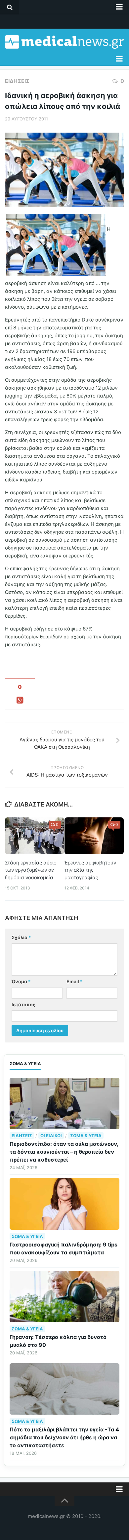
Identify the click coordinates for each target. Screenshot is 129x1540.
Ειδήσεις (17, 81)
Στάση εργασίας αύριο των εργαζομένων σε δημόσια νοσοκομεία (31, 870)
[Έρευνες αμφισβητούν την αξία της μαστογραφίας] (94, 835)
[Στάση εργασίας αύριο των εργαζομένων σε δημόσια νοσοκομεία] (34, 835)
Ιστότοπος (23, 1004)
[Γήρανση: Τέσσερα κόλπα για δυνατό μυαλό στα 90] (64, 1296)
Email (74, 981)
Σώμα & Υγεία (86, 1135)
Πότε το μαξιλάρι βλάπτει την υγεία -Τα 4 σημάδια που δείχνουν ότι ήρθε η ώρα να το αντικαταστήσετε (64, 1437)
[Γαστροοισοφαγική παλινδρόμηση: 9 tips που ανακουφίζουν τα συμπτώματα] (64, 1203)
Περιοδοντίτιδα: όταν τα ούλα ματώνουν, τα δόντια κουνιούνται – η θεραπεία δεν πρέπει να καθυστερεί (64, 1152)
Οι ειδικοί (51, 1135)
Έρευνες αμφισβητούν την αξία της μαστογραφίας (90, 870)
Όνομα (21, 981)
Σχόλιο (21, 937)
